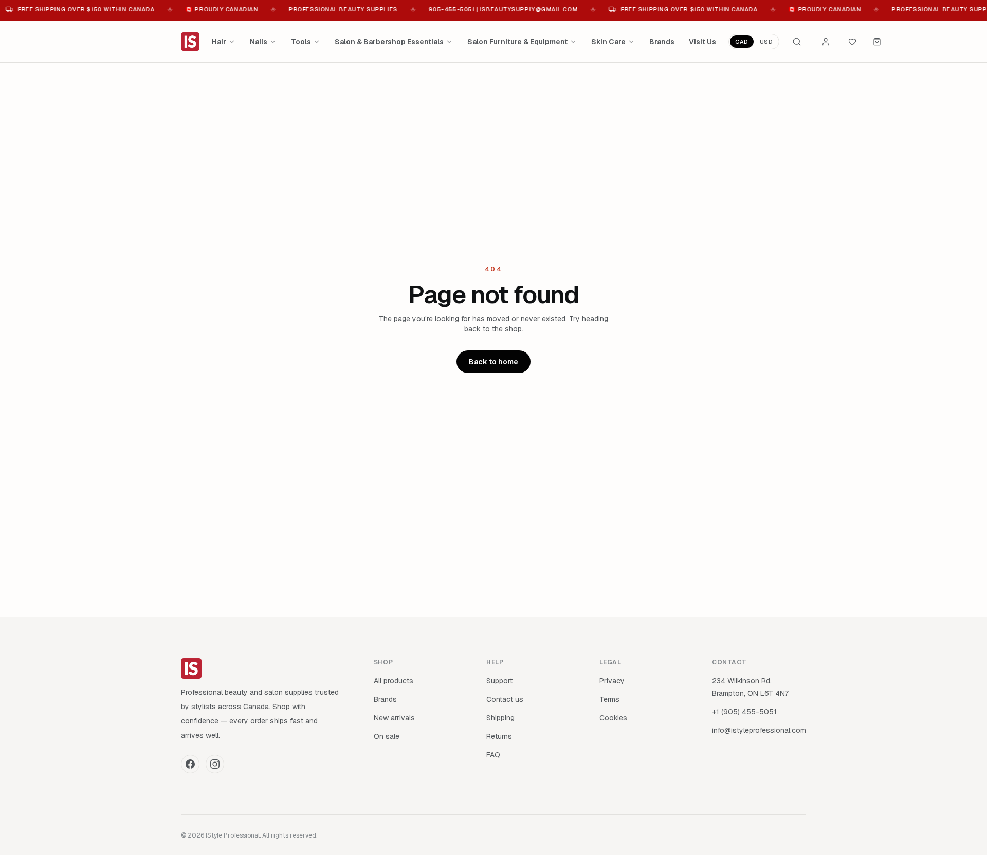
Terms (609, 699)
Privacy (612, 680)
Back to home (493, 361)
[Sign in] (825, 41)
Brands (661, 41)
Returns (499, 736)
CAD (741, 41)
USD (766, 41)
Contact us (504, 699)
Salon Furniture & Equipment (517, 41)
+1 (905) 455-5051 (744, 711)
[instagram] (215, 764)
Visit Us (702, 41)
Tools (301, 41)
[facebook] (190, 764)
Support (499, 680)
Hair (219, 41)
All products (393, 680)
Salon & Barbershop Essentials (389, 41)
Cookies (613, 717)
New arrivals (394, 717)
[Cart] (877, 41)
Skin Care (608, 41)
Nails (258, 41)
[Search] (796, 41)
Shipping (500, 717)
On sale (386, 736)
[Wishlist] (852, 41)
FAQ (493, 754)
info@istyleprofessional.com (759, 730)
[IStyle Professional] (190, 41)
